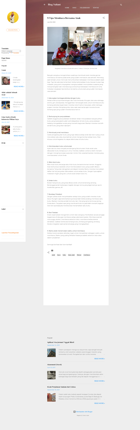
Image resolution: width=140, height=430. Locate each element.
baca (58, 255)
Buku (74, 8)
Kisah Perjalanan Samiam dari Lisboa (61, 387)
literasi (79, 255)
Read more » (99, 359)
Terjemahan (85, 8)
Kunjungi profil (13, 30)
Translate (16, 53)
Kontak (96, 8)
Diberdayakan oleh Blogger (84, 412)
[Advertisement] (116, 42)
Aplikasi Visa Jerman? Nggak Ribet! (60, 342)
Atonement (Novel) (54, 365)
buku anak (71, 255)
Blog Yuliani (54, 4)
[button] (103, 18)
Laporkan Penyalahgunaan (10, 233)
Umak (4, 70)
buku (64, 255)
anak (53, 255)
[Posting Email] (52, 251)
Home (67, 8)
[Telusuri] (121, 5)
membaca (87, 255)
